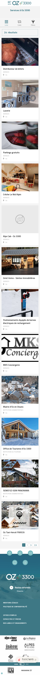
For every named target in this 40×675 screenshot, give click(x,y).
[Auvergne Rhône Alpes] (29, 638)
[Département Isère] (11, 647)
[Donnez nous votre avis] (25, 562)
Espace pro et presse (12, 619)
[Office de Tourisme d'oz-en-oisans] (21, 3)
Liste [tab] (6, 25)
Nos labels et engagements (14, 623)
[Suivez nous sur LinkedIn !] (15, 672)
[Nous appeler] (20, 553)
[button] (19, 672)
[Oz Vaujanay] (10, 638)
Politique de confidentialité (15, 606)
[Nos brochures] (15, 562)
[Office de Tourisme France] (11, 658)
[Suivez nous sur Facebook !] (11, 672)
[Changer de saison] (22, 664)
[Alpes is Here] (29, 647)
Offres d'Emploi (10, 615)
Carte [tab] (19, 25)
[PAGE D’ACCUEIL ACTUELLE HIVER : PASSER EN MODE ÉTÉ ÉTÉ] (21, 664)
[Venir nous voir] (9, 553)
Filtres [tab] (33, 25)
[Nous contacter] (30, 553)
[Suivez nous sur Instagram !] (8, 672)
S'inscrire (20, 591)
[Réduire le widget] (35, 660)
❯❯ (35, 545)
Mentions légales (10, 602)
